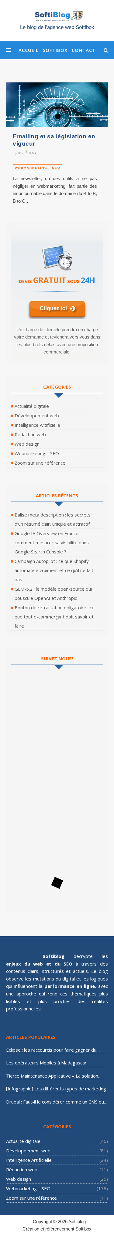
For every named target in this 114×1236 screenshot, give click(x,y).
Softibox (55, 50)
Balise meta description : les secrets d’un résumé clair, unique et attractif (53, 519)
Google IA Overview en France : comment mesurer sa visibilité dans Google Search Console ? (52, 542)
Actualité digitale (32, 406)
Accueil (29, 50)
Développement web (37, 415)
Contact (83, 50)
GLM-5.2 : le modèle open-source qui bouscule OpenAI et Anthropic (53, 593)
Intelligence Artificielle (37, 425)
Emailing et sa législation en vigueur (54, 140)
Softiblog (77, 1221)
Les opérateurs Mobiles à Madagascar (46, 1063)
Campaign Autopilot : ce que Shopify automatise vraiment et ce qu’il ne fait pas (54, 570)
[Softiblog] (57, 21)
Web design (27, 444)
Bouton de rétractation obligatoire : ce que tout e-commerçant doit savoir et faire (55, 616)
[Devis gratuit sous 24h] (57, 255)
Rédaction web (30, 434)
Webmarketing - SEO (37, 167)
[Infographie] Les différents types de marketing (56, 1089)
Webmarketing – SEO (37, 453)
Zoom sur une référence (40, 463)
